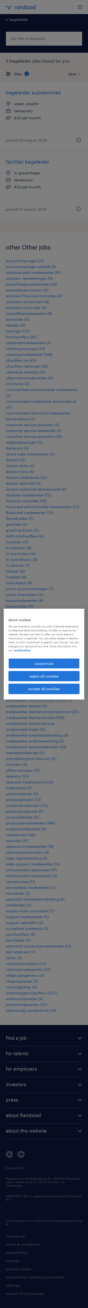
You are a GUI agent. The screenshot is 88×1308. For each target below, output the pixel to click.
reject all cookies (44, 676)
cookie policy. (22, 650)
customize (44, 663)
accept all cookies (44, 688)
